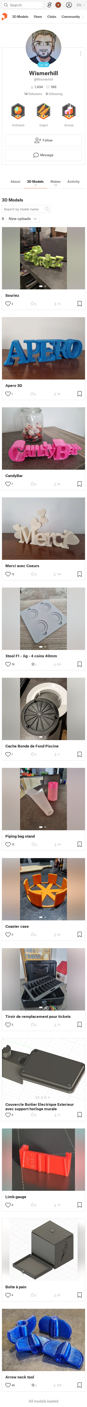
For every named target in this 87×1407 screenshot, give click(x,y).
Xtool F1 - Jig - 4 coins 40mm (31, 656)
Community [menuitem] (71, 17)
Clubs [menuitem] (51, 17)
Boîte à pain (15, 1287)
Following (54, 94)
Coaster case (17, 926)
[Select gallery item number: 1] (41, 286)
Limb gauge (15, 1197)
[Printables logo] (4, 17)
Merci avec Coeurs (22, 566)
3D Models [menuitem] (20, 17)
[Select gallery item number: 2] (45, 286)
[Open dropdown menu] (80, 51)
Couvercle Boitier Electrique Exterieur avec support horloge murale (39, 1106)
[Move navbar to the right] (82, 16)
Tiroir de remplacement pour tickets (38, 1016)
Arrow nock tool (19, 1377)
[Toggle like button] (8, 303)
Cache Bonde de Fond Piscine (32, 746)
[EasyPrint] (49, 5)
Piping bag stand (20, 836)
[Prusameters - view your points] (58, 5)
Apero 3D (13, 385)
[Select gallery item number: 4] (49, 1097)
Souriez (12, 295)
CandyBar (14, 475)
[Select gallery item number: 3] (45, 1097)
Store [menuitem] (38, 17)
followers (33, 94)
